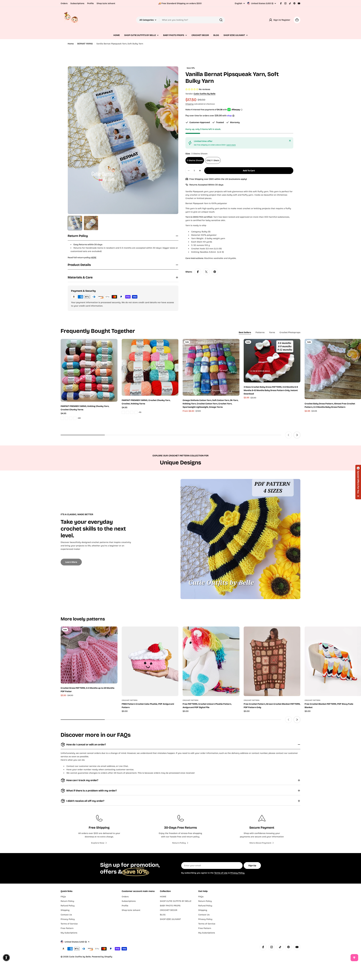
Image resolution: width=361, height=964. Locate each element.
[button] (358, 482)
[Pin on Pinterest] (214, 271)
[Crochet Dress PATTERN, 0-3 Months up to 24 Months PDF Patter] (89, 655)
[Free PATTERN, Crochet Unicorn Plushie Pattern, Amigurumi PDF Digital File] (211, 661)
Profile (90, 3)
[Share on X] (206, 271)
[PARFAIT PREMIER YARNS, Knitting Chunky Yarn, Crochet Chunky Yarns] (89, 370)
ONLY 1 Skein (212, 160)
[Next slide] (297, 435)
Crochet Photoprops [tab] (289, 332)
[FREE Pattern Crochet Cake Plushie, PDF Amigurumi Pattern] (150, 661)
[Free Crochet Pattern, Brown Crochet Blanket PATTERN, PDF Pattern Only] (272, 661)
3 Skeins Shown (195, 160)
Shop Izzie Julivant (106, 3)
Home (71, 43)
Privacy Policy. (237, 873)
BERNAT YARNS (85, 43)
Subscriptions (77, 3)
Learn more (231, 145)
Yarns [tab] (272, 332)
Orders (64, 3)
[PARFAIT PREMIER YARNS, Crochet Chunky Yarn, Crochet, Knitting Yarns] (150, 367)
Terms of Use (221, 873)
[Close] (290, 140)
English (238, 3)
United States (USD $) (262, 3)
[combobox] (180, 20)
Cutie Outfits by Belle (204, 93)
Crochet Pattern (129, 700)
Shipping (189, 104)
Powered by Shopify (102, 956)
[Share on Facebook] (197, 271)
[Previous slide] (288, 435)
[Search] (221, 20)
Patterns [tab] (260, 332)
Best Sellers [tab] (245, 332)
